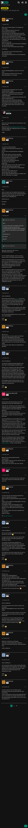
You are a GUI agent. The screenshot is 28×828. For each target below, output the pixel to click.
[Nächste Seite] (16, 706)
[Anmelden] (22, 2)
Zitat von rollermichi (10, 220)
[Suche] (18, 2)
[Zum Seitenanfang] (25, 826)
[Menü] (25, 2)
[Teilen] (25, 14)
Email (16, 298)
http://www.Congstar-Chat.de (17, 127)
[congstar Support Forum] (5, 2)
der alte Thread (7, 515)
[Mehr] (25, 24)
